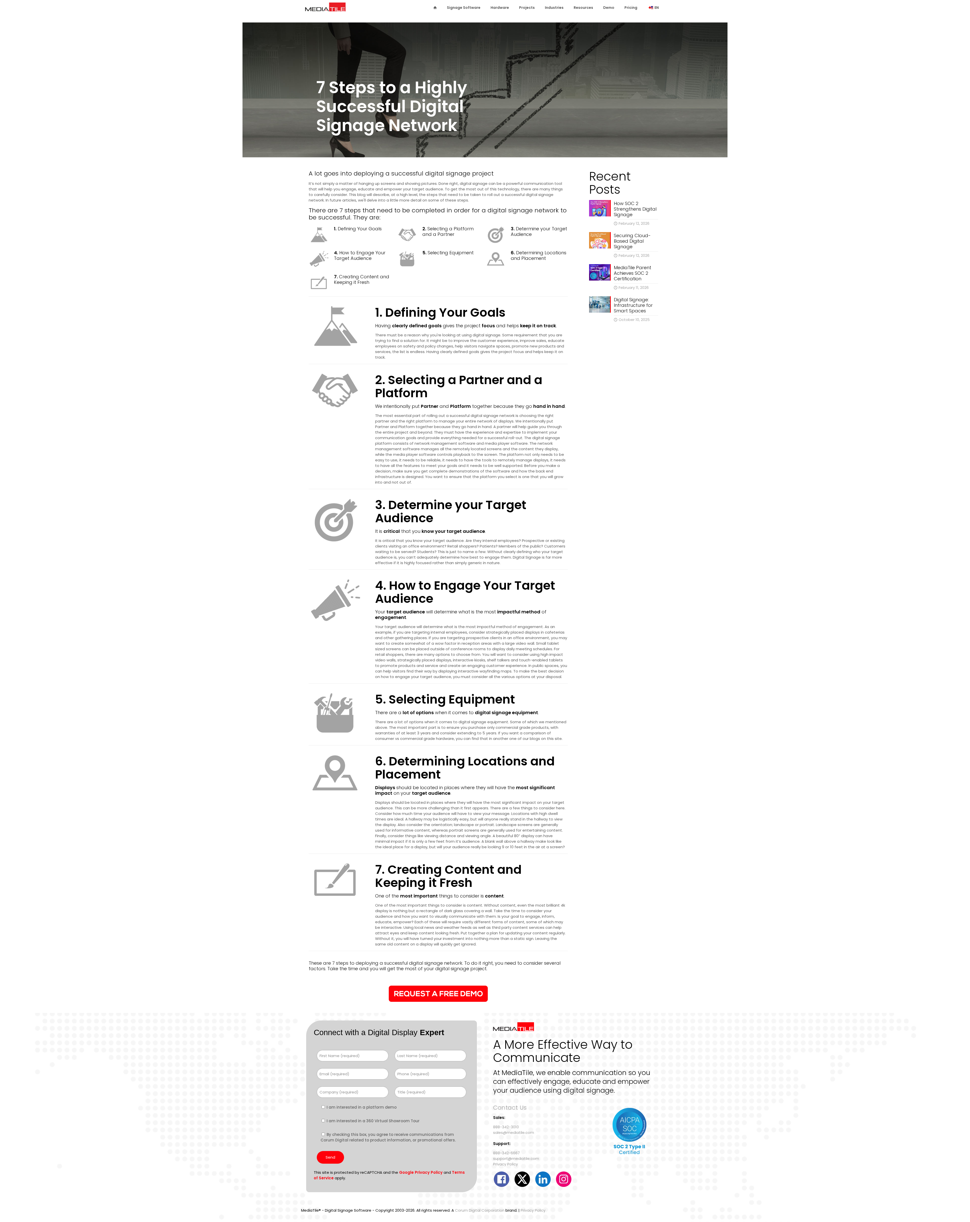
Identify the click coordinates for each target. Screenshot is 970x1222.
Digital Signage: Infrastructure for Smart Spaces (633, 305)
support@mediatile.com (516, 1158)
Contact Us (510, 1107)
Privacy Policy (505, 1164)
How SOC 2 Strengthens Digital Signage (635, 209)
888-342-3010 (506, 1127)
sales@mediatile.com (513, 1132)
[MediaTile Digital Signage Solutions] (325, 9)
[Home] (435, 7)
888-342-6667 (506, 1153)
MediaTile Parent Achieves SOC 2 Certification (632, 273)
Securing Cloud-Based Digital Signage (632, 241)
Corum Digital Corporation (479, 1210)
